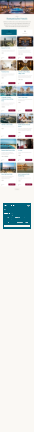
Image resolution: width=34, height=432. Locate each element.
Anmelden (17, 226)
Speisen (24, 217)
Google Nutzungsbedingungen (17, 223)
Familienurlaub (23, 215)
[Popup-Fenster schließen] (29, 204)
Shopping (13, 219)
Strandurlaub (7, 219)
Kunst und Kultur (8, 215)
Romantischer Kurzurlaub (9, 217)
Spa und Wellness (17, 217)
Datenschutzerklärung (20, 222)
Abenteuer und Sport (15, 215)
